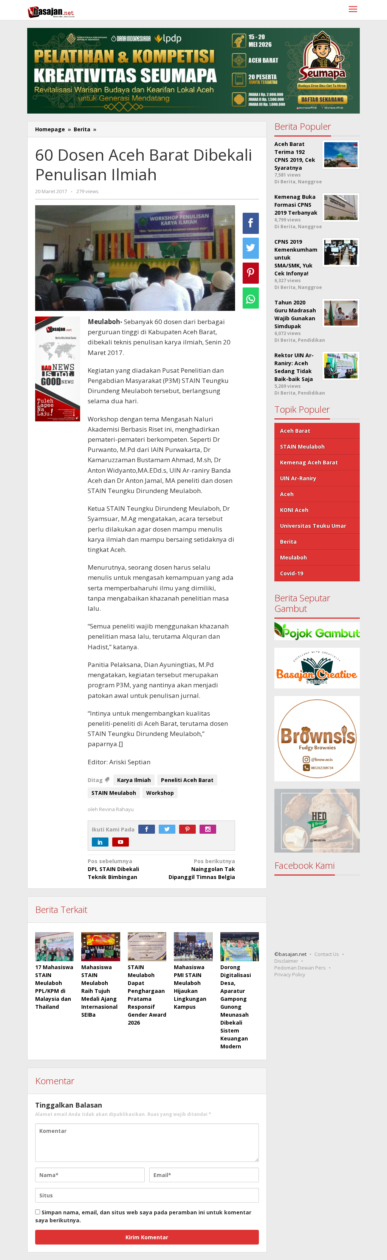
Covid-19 (291, 573)
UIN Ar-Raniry (298, 478)
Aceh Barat (295, 430)
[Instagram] (210, 829)
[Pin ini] (251, 273)
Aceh (287, 494)
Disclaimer (286, 960)
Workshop (160, 792)
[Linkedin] (102, 842)
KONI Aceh (294, 509)
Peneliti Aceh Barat (187, 780)
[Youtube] (122, 842)
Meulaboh (293, 557)
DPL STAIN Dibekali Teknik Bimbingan (113, 868)
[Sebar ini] (251, 223)
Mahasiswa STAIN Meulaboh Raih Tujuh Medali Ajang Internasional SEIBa (99, 990)
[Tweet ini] (251, 248)
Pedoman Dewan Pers (300, 967)
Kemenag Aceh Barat (309, 462)
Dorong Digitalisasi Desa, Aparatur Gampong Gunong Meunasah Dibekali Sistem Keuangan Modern (235, 1006)
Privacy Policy (289, 974)
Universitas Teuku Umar (313, 525)
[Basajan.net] (51, 10)
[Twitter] (169, 829)
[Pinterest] (189, 829)
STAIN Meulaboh (113, 792)
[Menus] (353, 10)
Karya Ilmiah (134, 780)
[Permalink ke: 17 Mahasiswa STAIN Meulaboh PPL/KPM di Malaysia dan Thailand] (54, 946)
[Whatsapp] (251, 298)
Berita (288, 541)
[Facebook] (148, 829)
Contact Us (326, 954)
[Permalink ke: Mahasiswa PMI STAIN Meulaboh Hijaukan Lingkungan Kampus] (193, 946)
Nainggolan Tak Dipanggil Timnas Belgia (202, 868)
